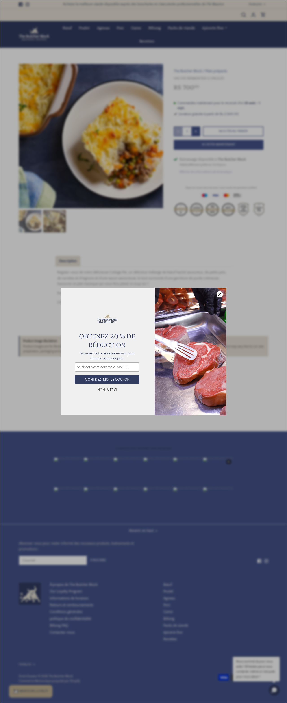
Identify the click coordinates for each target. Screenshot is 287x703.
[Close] (220, 294)
